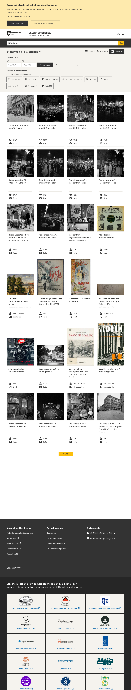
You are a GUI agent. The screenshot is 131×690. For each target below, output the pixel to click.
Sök (121, 43)
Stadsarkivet (11, 554)
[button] (12, 57)
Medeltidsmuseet (13, 543)
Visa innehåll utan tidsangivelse (70, 65)
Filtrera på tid (45, 65)
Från (8, 61)
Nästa (65, 454)
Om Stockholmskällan (55, 538)
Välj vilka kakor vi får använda (45, 23)
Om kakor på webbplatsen (56, 549)
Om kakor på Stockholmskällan (18, 16)
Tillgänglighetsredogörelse (56, 543)
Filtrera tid (11, 57)
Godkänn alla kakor (17, 23)
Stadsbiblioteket (12, 549)
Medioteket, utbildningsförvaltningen (20, 533)
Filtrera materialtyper (17, 70)
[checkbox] (31, 79)
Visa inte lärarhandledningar (20, 74)
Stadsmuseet (11, 538)
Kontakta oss (51, 533)
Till (23, 61)
